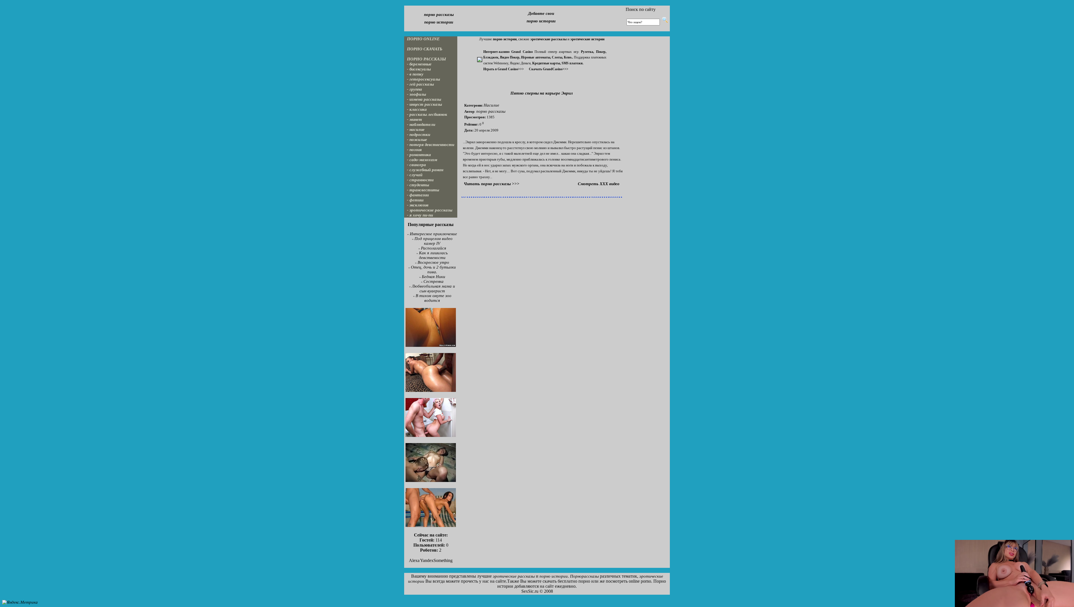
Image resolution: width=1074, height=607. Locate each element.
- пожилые (417, 139)
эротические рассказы (514, 576)
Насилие (491, 105)
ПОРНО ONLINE (423, 39)
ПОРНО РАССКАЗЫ (426, 59)
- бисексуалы (419, 69)
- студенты (418, 185)
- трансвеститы (423, 190)
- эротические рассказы (429, 210)
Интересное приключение (433, 234)
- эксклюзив (417, 205)
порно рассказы (439, 14)
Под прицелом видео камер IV (433, 241)
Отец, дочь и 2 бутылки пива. (433, 269)
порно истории (438, 22)
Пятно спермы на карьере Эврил (541, 93)
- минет (414, 119)
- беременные (419, 64)
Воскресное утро (433, 262)
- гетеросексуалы (423, 79)
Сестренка (433, 281)
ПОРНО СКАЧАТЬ (424, 49)
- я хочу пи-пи (420, 215)
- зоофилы (416, 94)
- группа (414, 89)
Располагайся (433, 248)
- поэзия (414, 149)
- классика (417, 109)
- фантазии (418, 195)
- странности (420, 180)
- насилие (416, 129)
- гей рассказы (420, 84)
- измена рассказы (424, 99)
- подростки (418, 134)
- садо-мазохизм (422, 159)
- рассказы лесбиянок (427, 114)
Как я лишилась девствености (433, 255)
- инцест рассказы (424, 104)
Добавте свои (541, 13)
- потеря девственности (430, 144)
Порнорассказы (584, 576)
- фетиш (415, 200)
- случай (414, 175)
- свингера (416, 165)
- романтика (419, 154)
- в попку (415, 74)
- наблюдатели (421, 124)
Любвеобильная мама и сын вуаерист (433, 288)
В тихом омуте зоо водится (433, 298)
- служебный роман (425, 170)
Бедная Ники (433, 276)
